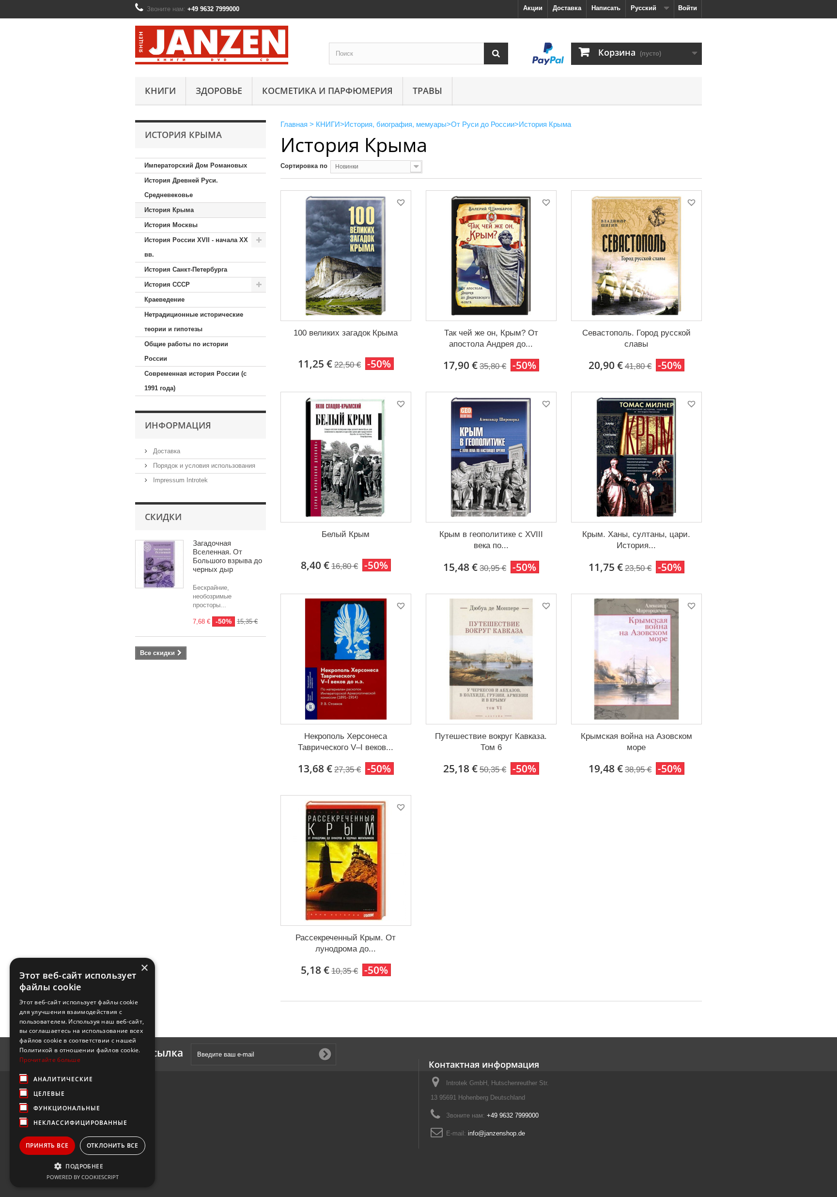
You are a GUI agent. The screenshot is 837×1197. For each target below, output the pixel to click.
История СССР (167, 284)
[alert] (82, 1072)
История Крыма (169, 210)
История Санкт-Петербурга (185, 269)
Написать (605, 8)
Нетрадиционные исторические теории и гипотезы (193, 322)
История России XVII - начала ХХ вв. (196, 247)
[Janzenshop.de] (224, 45)
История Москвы (171, 225)
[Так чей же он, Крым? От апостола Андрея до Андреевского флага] (491, 255)
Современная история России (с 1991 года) (195, 381)
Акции (532, 8)
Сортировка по (303, 165)
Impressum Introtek (179, 480)
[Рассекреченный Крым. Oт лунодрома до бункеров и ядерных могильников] (345, 860)
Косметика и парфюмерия (327, 90)
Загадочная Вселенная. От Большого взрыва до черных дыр (227, 556)
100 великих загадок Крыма (346, 333)
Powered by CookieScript (82, 1177)
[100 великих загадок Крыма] (345, 255)
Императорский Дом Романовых (195, 165)
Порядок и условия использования (203, 465)
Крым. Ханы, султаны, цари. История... (636, 540)
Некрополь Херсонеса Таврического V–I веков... (345, 742)
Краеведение (164, 299)
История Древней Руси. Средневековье (181, 188)
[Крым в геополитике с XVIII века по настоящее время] (491, 457)
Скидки (163, 516)
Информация (178, 425)
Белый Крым (346, 534)
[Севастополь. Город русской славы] (636, 255)
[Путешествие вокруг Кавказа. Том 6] (491, 659)
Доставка (567, 8)
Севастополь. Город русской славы (636, 338)
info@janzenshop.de (496, 1133)
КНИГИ (160, 90)
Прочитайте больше (49, 1060)
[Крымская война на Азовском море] (636, 659)
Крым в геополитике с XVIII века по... (491, 540)
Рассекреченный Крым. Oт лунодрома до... (345, 943)
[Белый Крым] (345, 457)
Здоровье (219, 90)
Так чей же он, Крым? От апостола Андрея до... (491, 338)
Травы (427, 90)
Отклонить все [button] (113, 1145)
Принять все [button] (47, 1145)
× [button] (144, 968)
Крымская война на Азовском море (636, 742)
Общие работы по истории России (186, 351)
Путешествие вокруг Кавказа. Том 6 (491, 742)
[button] (82, 1166)
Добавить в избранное (400, 204)
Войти (687, 8)
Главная (294, 124)
